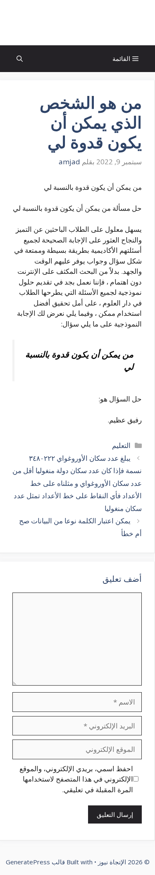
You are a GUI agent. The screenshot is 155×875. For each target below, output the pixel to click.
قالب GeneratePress (35, 862)
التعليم (121, 445)
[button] (19, 58)
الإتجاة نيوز (78, 23)
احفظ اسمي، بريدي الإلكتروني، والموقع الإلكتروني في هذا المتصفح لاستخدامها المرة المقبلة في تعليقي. (76, 779)
